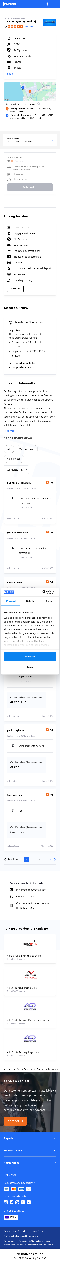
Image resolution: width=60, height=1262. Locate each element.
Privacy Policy (37, 1231)
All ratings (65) (15, 469)
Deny (30, 667)
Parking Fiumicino (24, 1069)
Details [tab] (30, 601)
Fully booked (30, 187)
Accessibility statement (27, 1236)
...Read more (25, 507)
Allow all (30, 656)
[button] (30, 1138)
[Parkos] (9, 4)
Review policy (10, 1236)
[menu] (38, 104)
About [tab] (49, 601)
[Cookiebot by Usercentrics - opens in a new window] (42, 592)
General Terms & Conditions (16, 1231)
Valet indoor (13, 458)
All (8, 449)
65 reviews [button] (28, 26)
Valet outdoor (26, 449)
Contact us (15, 1121)
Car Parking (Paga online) (48, 1069)
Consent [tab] (11, 601)
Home (9, 1069)
